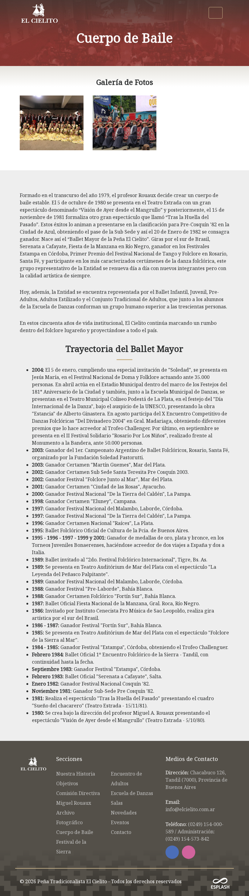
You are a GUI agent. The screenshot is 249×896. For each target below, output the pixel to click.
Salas (117, 803)
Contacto (121, 832)
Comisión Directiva (78, 793)
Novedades (124, 812)
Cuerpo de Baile (74, 832)
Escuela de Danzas (132, 793)
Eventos (120, 822)
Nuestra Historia (75, 773)
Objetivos (67, 783)
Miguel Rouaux (73, 803)
